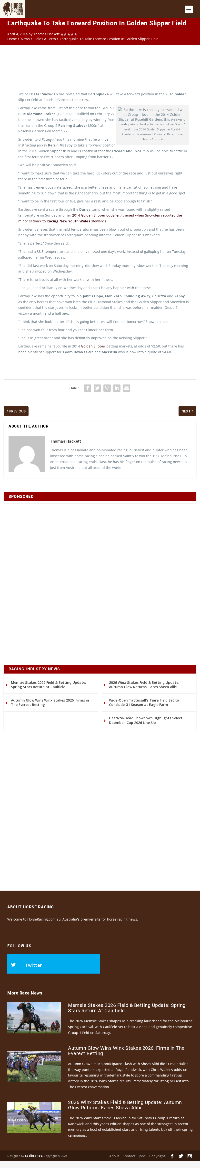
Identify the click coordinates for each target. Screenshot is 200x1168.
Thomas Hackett (46, 34)
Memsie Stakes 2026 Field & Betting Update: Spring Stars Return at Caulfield (48, 684)
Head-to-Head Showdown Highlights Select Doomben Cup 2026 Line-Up (145, 720)
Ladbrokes (33, 1155)
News (25, 38)
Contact (129, 1156)
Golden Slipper (93, 346)
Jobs (142, 1156)
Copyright (157, 1156)
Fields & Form (45, 38)
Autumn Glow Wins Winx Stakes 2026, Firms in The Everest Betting (50, 702)
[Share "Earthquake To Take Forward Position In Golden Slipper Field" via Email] (126, 388)
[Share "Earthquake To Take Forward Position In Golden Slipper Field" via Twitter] (97, 388)
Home (12, 38)
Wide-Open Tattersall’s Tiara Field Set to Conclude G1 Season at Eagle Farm (144, 702)
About (114, 1156)
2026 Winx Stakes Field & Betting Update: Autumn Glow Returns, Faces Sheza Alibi (144, 684)
